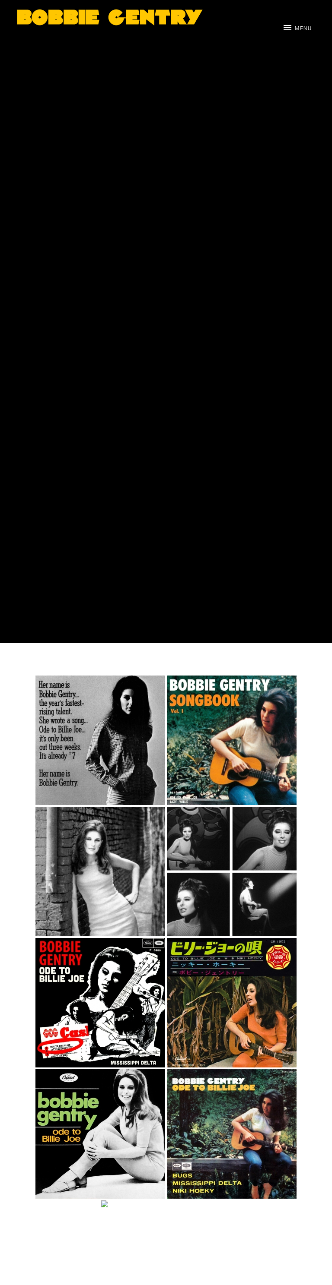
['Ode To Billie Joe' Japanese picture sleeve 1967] (232, 1002)
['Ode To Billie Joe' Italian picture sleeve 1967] (100, 1002)
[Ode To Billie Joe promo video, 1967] (232, 871)
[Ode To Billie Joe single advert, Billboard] (100, 740)
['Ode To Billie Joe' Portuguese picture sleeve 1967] (100, 1134)
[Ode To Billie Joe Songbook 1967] (232, 740)
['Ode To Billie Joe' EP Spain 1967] (232, 1134)
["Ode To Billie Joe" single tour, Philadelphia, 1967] (100, 871)
